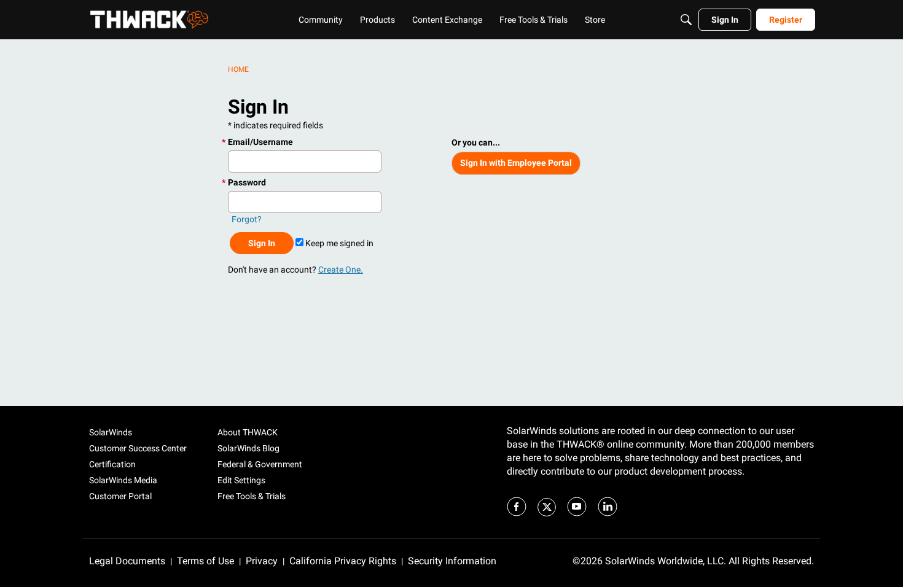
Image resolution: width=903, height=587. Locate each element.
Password (247, 182)
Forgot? (247, 219)
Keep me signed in (338, 243)
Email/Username (260, 142)
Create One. (340, 269)
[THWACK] (149, 19)
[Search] (686, 20)
